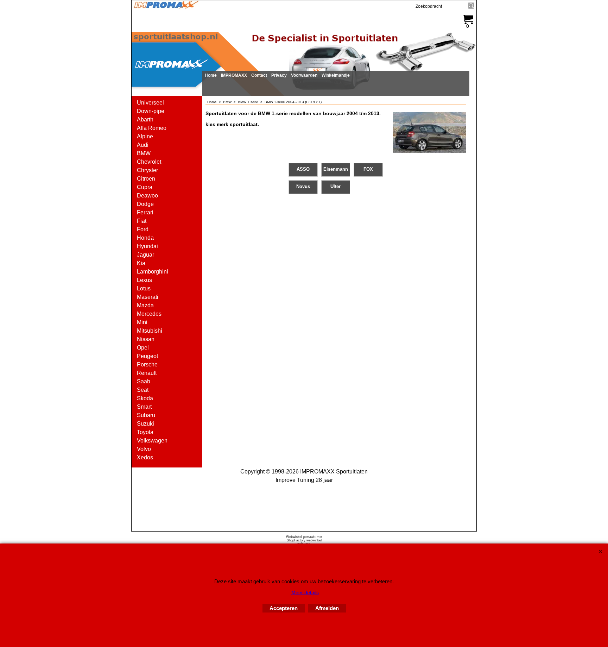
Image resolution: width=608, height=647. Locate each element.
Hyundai (147, 246)
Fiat (141, 221)
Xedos (145, 457)
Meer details (305, 592)
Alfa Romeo (151, 128)
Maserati (147, 297)
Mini (142, 322)
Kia (141, 263)
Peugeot (147, 356)
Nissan (145, 339)
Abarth (145, 120)
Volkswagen (152, 441)
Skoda (145, 398)
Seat (142, 390)
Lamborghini (152, 272)
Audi (142, 145)
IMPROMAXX (234, 75)
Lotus (144, 288)
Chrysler (147, 170)
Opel (143, 348)
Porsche (147, 365)
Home (211, 75)
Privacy (279, 75)
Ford (142, 229)
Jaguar (145, 255)
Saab (143, 381)
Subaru (146, 415)
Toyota (145, 432)
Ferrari (145, 212)
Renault (147, 373)
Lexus (144, 280)
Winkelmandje (336, 75)
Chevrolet (149, 162)
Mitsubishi (149, 331)
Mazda (145, 305)
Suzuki (145, 424)
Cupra (144, 187)
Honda (145, 238)
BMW (144, 153)
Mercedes (149, 314)
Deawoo (147, 196)
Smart (144, 407)
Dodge (145, 204)
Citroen (146, 179)
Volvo (144, 449)
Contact (259, 75)
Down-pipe (150, 111)
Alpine (145, 136)
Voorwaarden (304, 75)
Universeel (150, 103)
